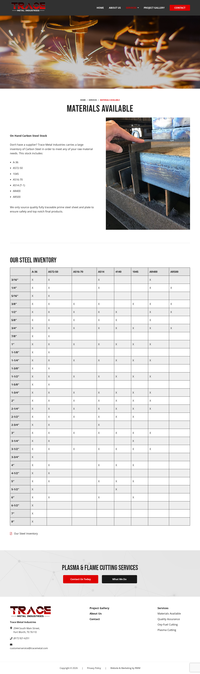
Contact (95, 619)
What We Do (119, 579)
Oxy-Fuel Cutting (168, 624)
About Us (96, 613)
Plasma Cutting (167, 630)
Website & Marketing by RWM (125, 668)
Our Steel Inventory (26, 533)
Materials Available (169, 613)
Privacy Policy (94, 668)
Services (163, 608)
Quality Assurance (169, 619)
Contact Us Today (80, 579)
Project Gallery (99, 608)
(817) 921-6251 (21, 638)
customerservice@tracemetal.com (29, 648)
